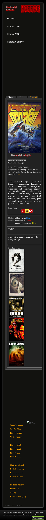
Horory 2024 (15, 453)
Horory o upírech (16, 473)
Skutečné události (17, 465)
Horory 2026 (15, 445)
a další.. (18, 175)
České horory (16, 437)
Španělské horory (17, 429)
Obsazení (33, 97)
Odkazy (13, 493)
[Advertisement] (23, 70)
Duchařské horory (17, 469)
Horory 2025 (15, 449)
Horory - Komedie (17, 477)
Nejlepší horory (17, 485)
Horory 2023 (15, 457)
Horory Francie (16, 433)
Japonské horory (16, 425)
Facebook (14, 489)
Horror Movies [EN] (18, 497)
